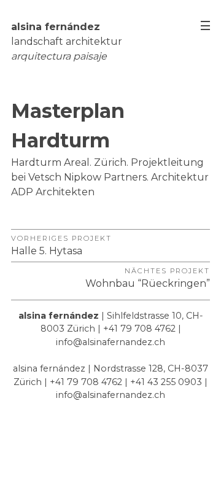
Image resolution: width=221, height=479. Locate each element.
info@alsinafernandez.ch (110, 342)
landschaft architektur (66, 41)
